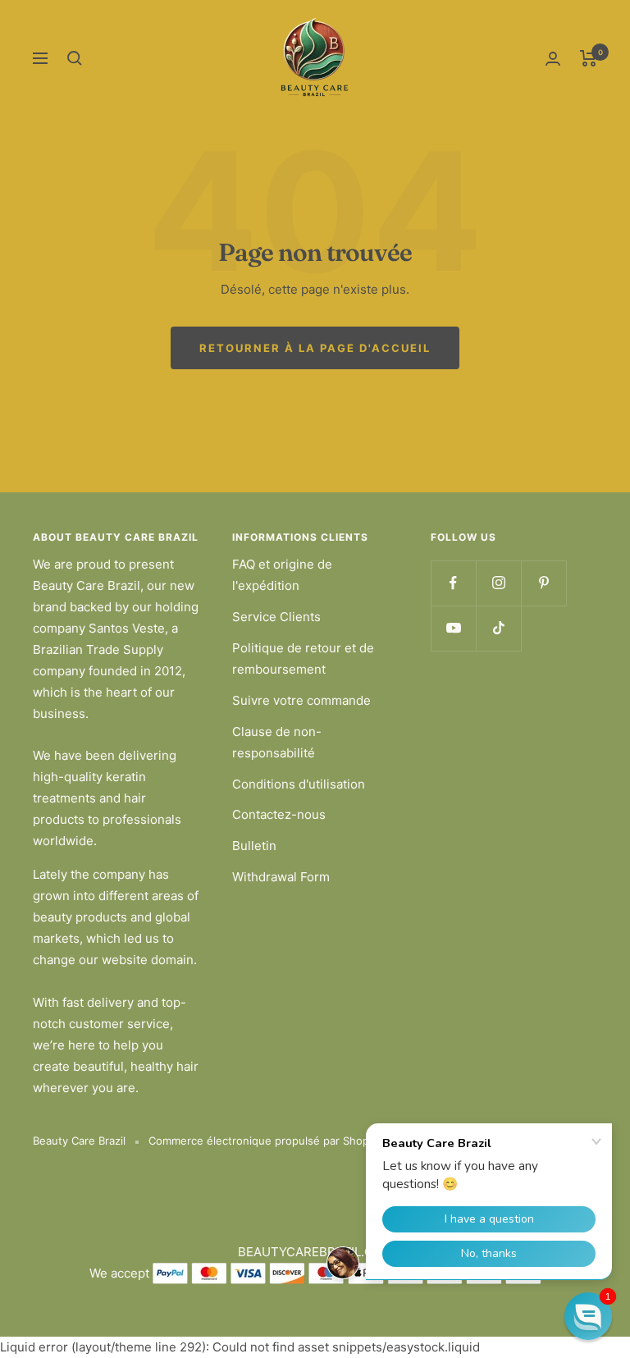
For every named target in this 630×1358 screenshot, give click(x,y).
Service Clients (276, 616)
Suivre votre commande (301, 700)
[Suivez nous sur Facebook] (453, 583)
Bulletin (254, 845)
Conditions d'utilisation (298, 784)
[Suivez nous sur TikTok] (498, 628)
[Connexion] (553, 59)
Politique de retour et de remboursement (303, 658)
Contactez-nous (279, 814)
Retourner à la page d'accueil (315, 347)
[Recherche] (74, 58)
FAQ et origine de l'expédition (282, 574)
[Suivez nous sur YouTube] (453, 628)
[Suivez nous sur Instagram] (498, 583)
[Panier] (588, 58)
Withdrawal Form (281, 877)
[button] (588, 1316)
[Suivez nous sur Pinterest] (543, 583)
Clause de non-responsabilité (277, 742)
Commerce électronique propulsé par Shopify (264, 1140)
